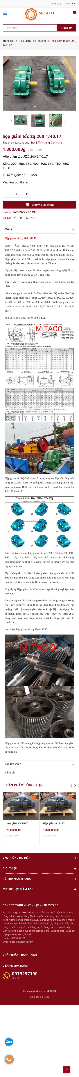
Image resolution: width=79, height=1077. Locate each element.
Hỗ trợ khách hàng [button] (17, 878)
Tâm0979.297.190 (24, 212)
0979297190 (25, 973)
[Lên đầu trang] (66, 1069)
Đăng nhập (70, 3)
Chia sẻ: (7, 217)
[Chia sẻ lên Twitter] (21, 218)
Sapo (47, 997)
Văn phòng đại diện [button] (16, 857)
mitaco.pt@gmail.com (21, 941)
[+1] (33, 218)
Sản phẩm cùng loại (24, 785)
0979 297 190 (18, 938)
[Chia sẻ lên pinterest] (27, 218)
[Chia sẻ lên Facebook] (15, 218)
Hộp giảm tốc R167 (17, 823)
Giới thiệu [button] (10, 868)
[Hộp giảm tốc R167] (21, 806)
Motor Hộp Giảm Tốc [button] (18, 889)
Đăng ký (56, 3)
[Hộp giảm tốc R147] (58, 806)
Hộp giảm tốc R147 (53, 823)
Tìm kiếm (66, 27)
